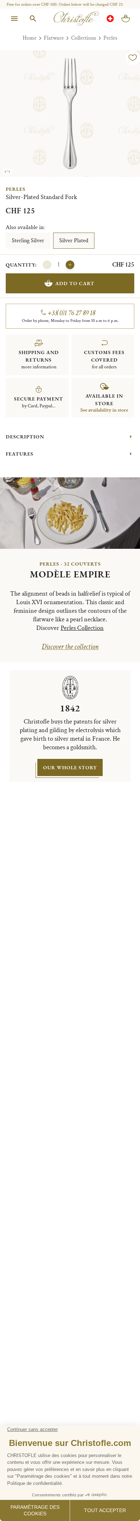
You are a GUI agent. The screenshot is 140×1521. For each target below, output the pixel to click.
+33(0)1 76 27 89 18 (71, 313)
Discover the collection (70, 646)
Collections (83, 38)
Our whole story (70, 767)
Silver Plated (73, 240)
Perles (110, 38)
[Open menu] (14, 18)
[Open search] (33, 18)
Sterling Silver (28, 240)
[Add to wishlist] (133, 57)
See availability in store (104, 410)
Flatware (54, 38)
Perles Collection (82, 628)
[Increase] (70, 264)
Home (30, 38)
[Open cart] (125, 18)
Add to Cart (74, 283)
